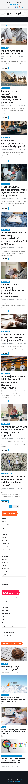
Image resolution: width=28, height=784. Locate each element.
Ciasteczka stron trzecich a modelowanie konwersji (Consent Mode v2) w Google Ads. (13, 668)
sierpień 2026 (5, 518)
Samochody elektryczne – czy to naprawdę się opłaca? (13, 143)
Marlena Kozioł (6, 703)
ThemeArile (17, 781)
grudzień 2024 (5, 581)
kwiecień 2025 (5, 568)
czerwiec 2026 (5, 525)
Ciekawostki (5, 607)
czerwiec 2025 (5, 562)
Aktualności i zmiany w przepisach (10, 597)
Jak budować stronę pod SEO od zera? (15, 25)
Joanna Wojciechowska (8, 56)
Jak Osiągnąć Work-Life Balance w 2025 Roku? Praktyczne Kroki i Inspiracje (14, 431)
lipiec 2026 (4, 521)
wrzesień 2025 (5, 553)
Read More (4, 68)
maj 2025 (4, 565)
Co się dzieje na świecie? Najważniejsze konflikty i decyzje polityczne (11, 97)
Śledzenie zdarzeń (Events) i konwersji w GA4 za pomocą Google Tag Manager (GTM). (13, 699)
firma (3, 616)
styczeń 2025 (5, 578)
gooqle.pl (14, 13)
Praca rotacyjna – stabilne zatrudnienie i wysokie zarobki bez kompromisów (14, 191)
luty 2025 (4, 575)
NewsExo (10, 781)
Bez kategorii (5, 601)
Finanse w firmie (6, 613)
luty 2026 (4, 537)
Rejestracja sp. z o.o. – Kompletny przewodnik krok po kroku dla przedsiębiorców (13, 290)
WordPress (21, 779)
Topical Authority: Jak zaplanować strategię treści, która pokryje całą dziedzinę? (13, 731)
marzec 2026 (5, 534)
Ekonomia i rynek (6, 610)
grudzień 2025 (5, 543)
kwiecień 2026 (5, 531)
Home (3, 25)
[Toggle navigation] (14, 19)
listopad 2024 (5, 584)
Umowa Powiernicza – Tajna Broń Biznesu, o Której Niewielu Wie (13, 337)
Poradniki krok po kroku (8, 632)
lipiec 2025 (4, 559)
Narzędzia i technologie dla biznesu (11, 626)
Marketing (4, 623)
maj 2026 (4, 528)
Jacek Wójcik (6, 672)
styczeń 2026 (5, 540)
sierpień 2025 (5, 556)
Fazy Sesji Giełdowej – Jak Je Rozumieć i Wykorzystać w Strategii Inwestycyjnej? (13, 382)
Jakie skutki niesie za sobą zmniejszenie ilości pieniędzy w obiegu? (13, 481)
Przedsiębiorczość (6, 635)
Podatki (4, 629)
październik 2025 (6, 550)
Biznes (3, 604)
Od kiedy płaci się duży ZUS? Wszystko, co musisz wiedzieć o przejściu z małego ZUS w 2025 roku (14, 238)
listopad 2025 (5, 546)
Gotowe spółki (5, 619)
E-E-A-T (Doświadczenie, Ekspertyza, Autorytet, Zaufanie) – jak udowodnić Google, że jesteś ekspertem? (14, 761)
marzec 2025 (5, 571)
